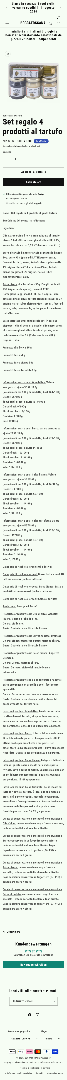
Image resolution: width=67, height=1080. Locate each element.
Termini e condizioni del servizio (35, 1068)
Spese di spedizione (11, 146)
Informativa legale (55, 1073)
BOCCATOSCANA (32, 1058)
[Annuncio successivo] (60, 7)
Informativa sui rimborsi (26, 1062)
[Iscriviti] (54, 1001)
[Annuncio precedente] (7, 7)
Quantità (7, 152)
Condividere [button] (13, 931)
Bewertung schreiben (33, 964)
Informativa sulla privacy (51, 1062)
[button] (7, 24)
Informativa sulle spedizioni (20, 1073)
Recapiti (39, 1073)
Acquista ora (33, 182)
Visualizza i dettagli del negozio (24, 203)
